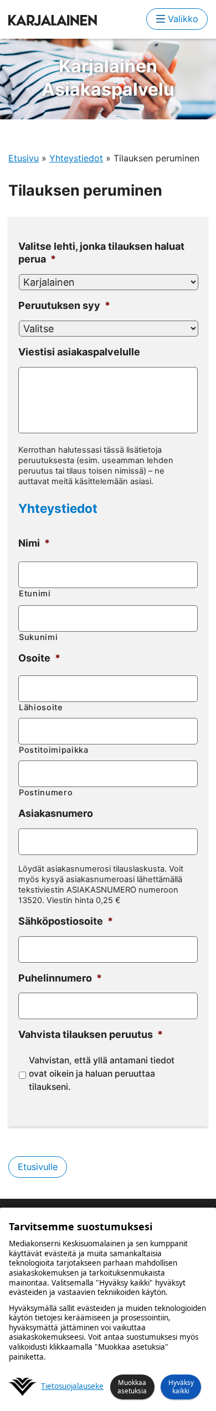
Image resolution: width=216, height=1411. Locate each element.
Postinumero (46, 793)
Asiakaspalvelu (108, 77)
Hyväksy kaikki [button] (181, 1386)
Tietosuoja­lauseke (72, 1386)
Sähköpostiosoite (65, 921)
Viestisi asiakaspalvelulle (79, 352)
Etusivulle (38, 1166)
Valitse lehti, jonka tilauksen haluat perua (101, 252)
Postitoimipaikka (54, 750)
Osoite (39, 658)
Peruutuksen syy (64, 305)
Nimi (34, 543)
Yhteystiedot (76, 158)
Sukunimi (38, 637)
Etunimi (35, 594)
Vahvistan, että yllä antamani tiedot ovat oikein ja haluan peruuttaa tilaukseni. (101, 1073)
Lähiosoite (41, 707)
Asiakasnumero (55, 813)
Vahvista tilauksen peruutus (90, 1034)
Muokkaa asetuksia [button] (132, 1386)
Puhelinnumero (60, 978)
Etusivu (23, 158)
